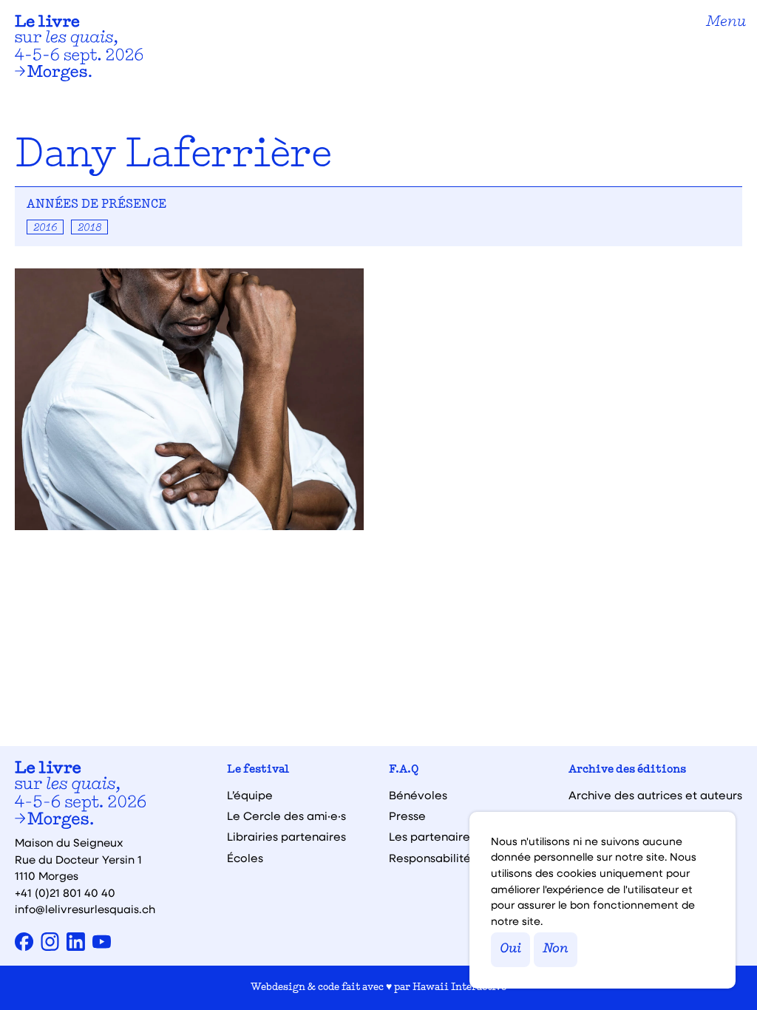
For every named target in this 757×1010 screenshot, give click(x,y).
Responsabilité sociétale (457, 858)
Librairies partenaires (286, 836)
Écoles (245, 858)
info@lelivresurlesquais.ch (85, 908)
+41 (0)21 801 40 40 (65, 892)
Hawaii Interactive (459, 987)
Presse (407, 815)
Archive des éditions (627, 770)
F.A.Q (404, 770)
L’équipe (250, 795)
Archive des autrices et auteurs (655, 795)
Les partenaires (432, 836)
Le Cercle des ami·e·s (286, 815)
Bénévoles (418, 795)
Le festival (258, 770)
